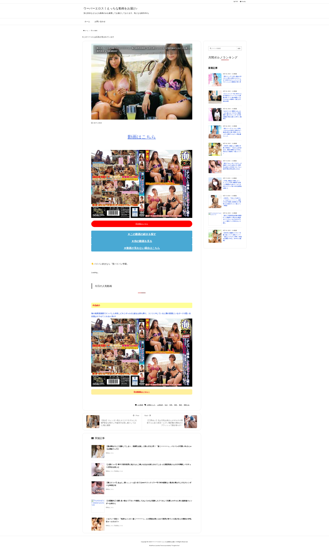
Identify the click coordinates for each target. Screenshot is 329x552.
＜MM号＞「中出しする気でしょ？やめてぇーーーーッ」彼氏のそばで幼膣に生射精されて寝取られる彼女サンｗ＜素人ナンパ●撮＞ (232, 201)
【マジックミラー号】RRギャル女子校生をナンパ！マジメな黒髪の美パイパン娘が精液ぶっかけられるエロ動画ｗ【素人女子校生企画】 (232, 97)
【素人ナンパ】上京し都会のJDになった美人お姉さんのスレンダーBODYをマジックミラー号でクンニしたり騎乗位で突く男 (232, 79)
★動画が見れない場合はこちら (142, 248)
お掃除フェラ (151, 405)
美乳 (175, 405)
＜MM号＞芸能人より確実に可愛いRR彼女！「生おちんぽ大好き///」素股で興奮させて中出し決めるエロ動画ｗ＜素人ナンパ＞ (232, 149)
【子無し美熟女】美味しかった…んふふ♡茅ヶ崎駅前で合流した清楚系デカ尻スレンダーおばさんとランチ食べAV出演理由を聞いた (232, 184)
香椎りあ (186, 405)
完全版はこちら (141, 224)
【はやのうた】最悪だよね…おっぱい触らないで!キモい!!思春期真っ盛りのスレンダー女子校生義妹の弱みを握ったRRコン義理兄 (232, 114)
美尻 (180, 405)
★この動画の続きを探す (142, 234)
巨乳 (171, 405)
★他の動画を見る (141, 241)
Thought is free (175, 545)
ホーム (86, 30)
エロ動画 (95, 30)
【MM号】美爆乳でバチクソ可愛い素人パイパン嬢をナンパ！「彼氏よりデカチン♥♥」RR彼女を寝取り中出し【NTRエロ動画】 (232, 236)
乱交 (166, 405)
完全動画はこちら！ (142, 392)
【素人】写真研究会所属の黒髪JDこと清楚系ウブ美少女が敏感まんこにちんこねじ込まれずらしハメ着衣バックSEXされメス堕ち (232, 219)
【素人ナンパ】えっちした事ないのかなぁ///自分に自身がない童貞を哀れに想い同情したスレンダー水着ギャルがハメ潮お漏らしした (232, 132)
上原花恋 (160, 405)
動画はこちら (142, 137)
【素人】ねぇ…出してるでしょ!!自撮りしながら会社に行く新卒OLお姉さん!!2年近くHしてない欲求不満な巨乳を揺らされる (232, 166)
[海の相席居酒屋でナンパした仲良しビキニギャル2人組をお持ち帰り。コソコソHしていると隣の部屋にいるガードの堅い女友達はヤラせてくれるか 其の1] (141, 352)
